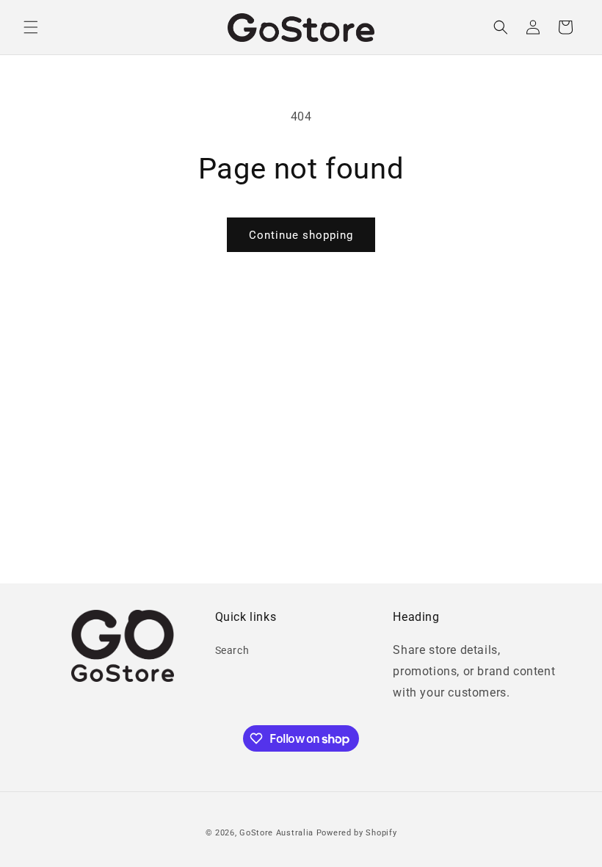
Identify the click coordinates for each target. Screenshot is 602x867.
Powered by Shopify (356, 833)
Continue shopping (301, 235)
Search (232, 650)
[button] (31, 27)
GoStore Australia (276, 833)
